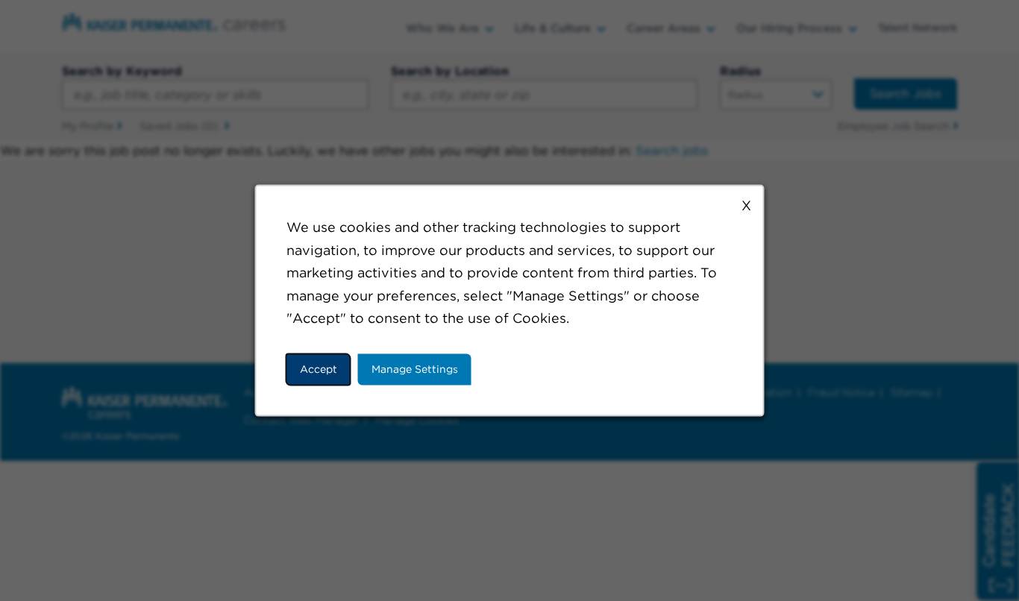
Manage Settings (414, 369)
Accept (318, 369)
